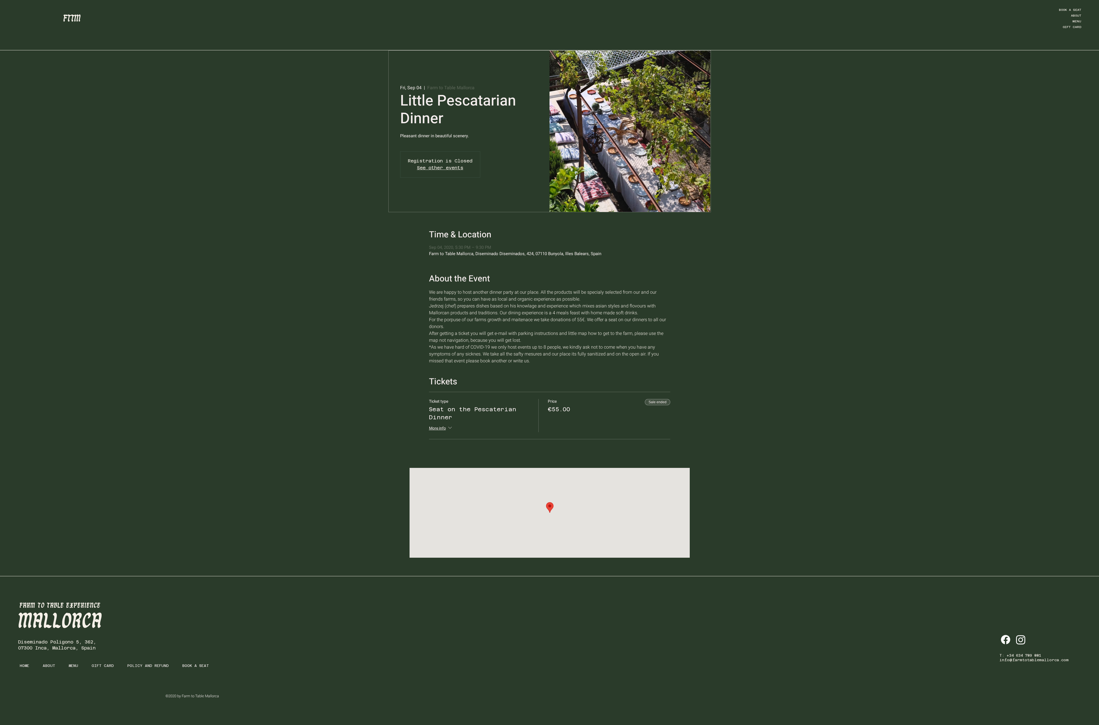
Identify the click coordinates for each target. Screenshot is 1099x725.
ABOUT (1076, 15)
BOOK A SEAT (1070, 10)
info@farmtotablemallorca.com (1034, 660)
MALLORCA (60, 622)
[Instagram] (1021, 639)
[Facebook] (1005, 639)
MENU (1076, 21)
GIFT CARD (1072, 27)
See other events (440, 167)
